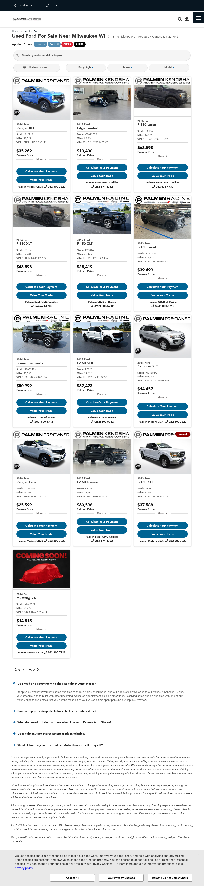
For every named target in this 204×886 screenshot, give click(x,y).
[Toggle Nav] (198, 17)
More (39, 159)
